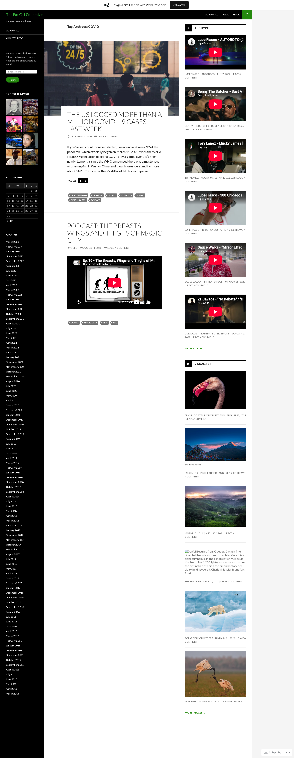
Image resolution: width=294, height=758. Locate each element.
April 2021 (11, 342)
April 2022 (11, 285)
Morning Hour (194, 533)
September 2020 (15, 376)
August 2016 (13, 611)
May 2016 (11, 626)
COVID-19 (126, 195)
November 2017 (15, 539)
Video (74, 247)
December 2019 (14, 419)
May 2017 (11, 568)
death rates (78, 200)
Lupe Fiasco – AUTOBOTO (200, 73)
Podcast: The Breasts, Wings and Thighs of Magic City (114, 233)
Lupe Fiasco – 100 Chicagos (201, 229)
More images (195, 712)
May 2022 (11, 280)
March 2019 (12, 462)
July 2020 (11, 386)
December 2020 (14, 361)
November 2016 (15, 597)
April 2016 (11, 631)
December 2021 (14, 304)
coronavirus (79, 195)
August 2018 (13, 496)
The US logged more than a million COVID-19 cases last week (114, 121)
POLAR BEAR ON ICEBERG (199, 638)
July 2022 (11, 270)
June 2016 (11, 621)
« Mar (10, 220)
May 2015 (11, 684)
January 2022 (13, 299)
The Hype (201, 28)
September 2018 (15, 491)
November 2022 (15, 256)
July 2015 (11, 674)
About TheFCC (231, 14)
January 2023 (13, 251)
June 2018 (11, 506)
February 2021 (14, 352)
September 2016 (15, 607)
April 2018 (11, 515)
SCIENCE (95, 200)
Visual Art (202, 363)
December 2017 (14, 535)
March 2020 (12, 405)
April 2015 (11, 688)
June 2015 (11, 679)
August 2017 (13, 554)
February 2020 (14, 410)
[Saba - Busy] (14, 157)
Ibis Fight (190, 701)
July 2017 (11, 559)
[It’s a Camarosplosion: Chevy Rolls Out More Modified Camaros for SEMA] (14, 140)
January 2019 (13, 472)
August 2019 (13, 438)
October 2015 (13, 659)
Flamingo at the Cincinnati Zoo (205, 415)
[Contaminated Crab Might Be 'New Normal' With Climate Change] (30, 107)
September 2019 (15, 434)
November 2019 (15, 424)
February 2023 (14, 246)
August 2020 (13, 381)
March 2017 (12, 578)
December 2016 (14, 592)
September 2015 (15, 664)
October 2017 (13, 544)
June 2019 (11, 448)
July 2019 (11, 443)
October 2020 (13, 371)
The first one (193, 581)
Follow (12, 79)
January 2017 (13, 587)
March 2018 (12, 520)
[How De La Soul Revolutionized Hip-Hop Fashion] (14, 124)
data (140, 195)
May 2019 (11, 453)
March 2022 (12, 289)
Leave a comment (109, 136)
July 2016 (11, 616)
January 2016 (13, 645)
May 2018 (11, 510)
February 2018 (14, 525)
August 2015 (13, 669)
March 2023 (12, 241)
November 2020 (15, 366)
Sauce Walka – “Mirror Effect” (204, 281)
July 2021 (11, 328)
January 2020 (13, 414)
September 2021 (15, 318)
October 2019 (13, 429)
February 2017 (14, 583)
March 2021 (12, 347)
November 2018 (15, 482)
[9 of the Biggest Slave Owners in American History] (14, 107)
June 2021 (11, 333)
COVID (111, 195)
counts (97, 195)
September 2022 (15, 261)
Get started (179, 4)
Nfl (115, 322)
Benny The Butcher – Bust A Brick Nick (209, 125)
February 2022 (14, 294)
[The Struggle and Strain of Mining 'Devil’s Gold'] (30, 157)
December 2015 (14, 650)
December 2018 (14, 477)
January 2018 (13, 530)
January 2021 (13, 357)
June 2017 (11, 563)
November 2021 (15, 309)
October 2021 (13, 313)
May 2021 (11, 337)
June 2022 (11, 275)
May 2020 (11, 395)
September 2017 (15, 549)
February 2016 (14, 640)
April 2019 (11, 458)
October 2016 (13, 602)
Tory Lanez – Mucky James (201, 177)
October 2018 (13, 486)
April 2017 (11, 573)
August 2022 (13, 265)
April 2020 (11, 400)
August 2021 (13, 323)
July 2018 (11, 501)
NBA (105, 322)
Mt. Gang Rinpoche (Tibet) (201, 472)
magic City (90, 322)
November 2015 (15, 655)
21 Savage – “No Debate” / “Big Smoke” (207, 333)
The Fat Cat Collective (24, 14)
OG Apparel (211, 14)
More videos (195, 348)
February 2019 (14, 467)
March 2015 (12, 693)
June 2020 (11, 390)
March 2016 (12, 635)
